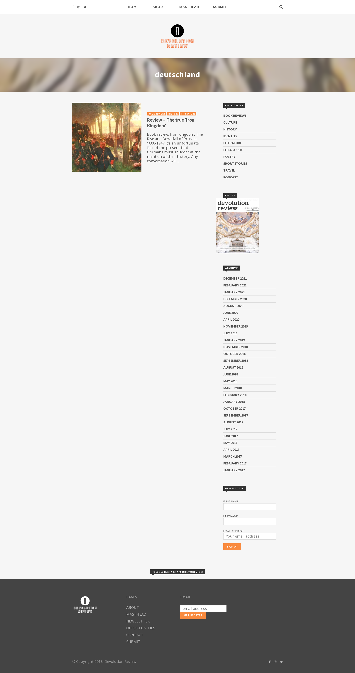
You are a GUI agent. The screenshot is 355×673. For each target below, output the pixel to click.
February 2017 (234, 463)
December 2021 (235, 278)
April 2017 (231, 449)
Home (133, 7)
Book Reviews (234, 115)
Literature (232, 143)
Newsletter (138, 621)
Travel (229, 170)
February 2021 (234, 285)
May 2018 (230, 381)
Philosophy (233, 150)
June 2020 (230, 312)
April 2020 (231, 319)
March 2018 (232, 388)
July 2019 (230, 333)
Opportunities (140, 627)
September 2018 (235, 360)
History (230, 129)
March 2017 (232, 456)
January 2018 (234, 401)
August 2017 (233, 422)
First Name (231, 501)
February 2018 (234, 395)
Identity (230, 136)
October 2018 (234, 353)
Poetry (229, 156)
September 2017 (235, 415)
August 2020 (233, 306)
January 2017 (234, 470)
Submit (220, 7)
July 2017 (230, 429)
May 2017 (230, 442)
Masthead (189, 7)
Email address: (233, 531)
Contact (134, 634)
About (159, 7)
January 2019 (234, 340)
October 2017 (234, 408)
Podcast (230, 177)
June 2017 (230, 436)
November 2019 (235, 326)
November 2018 (235, 347)
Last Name (230, 516)
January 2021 (234, 292)
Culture (230, 122)
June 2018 (230, 374)
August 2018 (233, 367)
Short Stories (235, 163)
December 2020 (235, 299)
